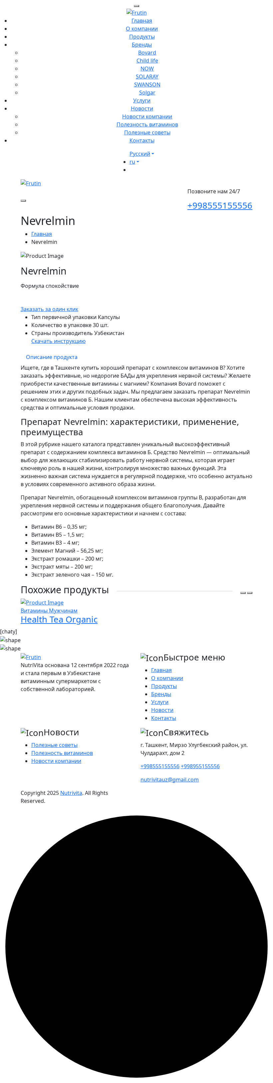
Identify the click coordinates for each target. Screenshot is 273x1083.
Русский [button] (140, 153)
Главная (142, 20)
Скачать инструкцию (58, 341)
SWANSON (147, 84)
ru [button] (132, 161)
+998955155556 (200, 766)
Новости (142, 108)
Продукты (142, 36)
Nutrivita (71, 793)
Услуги (141, 100)
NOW (147, 68)
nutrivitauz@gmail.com (169, 779)
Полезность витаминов (147, 124)
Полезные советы (147, 132)
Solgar (147, 92)
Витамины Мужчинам (49, 610)
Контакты (142, 140)
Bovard (147, 52)
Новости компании (147, 116)
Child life (147, 60)
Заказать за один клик (49, 309)
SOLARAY (147, 76)
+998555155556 (219, 205)
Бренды (142, 44)
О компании (142, 28)
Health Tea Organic (59, 619)
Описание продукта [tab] (52, 357)
